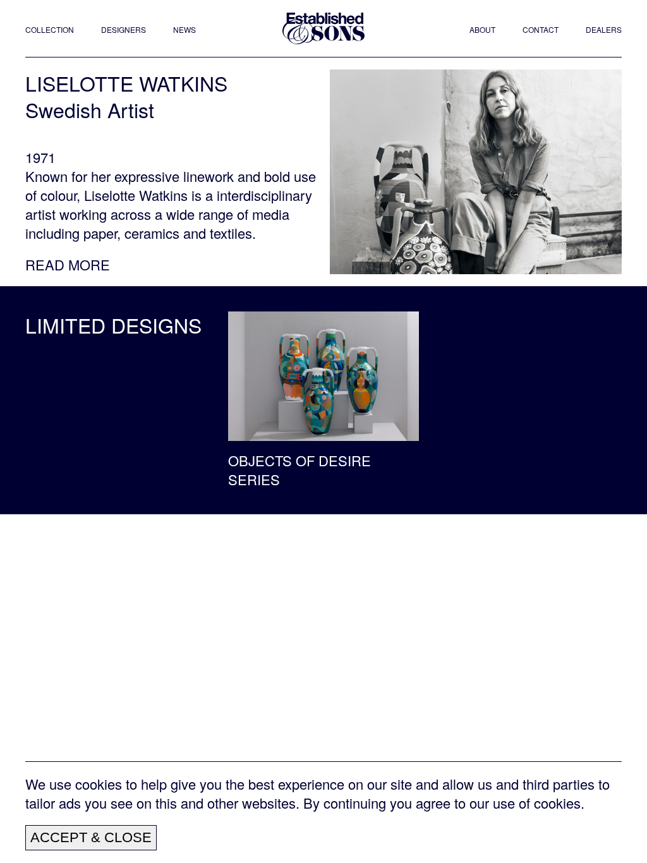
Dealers (604, 30)
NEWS (184, 30)
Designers (123, 30)
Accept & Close (91, 837)
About (482, 30)
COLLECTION (49, 30)
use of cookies (537, 802)
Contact (541, 30)
